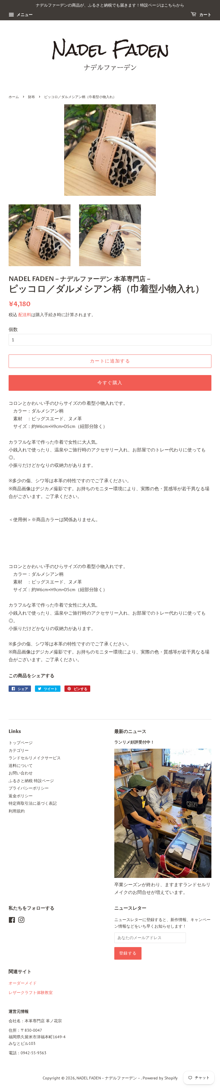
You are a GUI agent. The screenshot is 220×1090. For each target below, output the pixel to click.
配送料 (24, 314)
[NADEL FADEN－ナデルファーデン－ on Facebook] (12, 921)
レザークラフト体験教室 (31, 992)
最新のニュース (130, 731)
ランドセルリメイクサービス (35, 757)
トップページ (21, 742)
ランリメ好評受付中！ (134, 742)
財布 (31, 97)
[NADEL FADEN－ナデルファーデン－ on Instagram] (21, 921)
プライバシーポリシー (29, 788)
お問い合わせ (21, 773)
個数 (13, 329)
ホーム (14, 97)
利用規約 (17, 811)
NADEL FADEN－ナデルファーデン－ (108, 1078)
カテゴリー (19, 750)
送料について (21, 765)
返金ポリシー (21, 795)
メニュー (24, 14)
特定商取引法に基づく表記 (33, 803)
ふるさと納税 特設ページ (31, 780)
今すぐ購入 (110, 383)
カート (205, 14)
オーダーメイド (23, 983)
